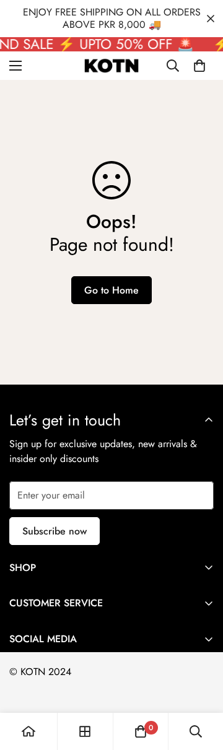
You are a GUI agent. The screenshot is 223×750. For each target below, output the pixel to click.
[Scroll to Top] (200, 684)
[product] (28, 731)
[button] (199, 65)
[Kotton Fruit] (111, 65)
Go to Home (111, 290)
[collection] (85, 731)
